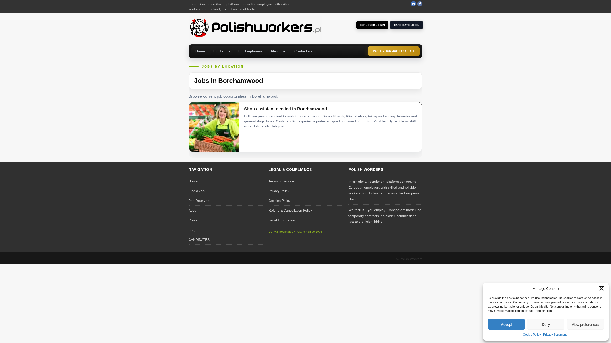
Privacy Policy (279, 191)
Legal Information (282, 220)
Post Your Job (199, 200)
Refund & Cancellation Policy (290, 210)
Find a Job (197, 191)
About (193, 210)
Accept (506, 324)
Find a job (221, 51)
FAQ (192, 230)
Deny (546, 324)
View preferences (585, 324)
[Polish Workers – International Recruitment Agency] (255, 28)
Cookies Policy (279, 200)
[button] (601, 288)
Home (200, 51)
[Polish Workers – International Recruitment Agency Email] (413, 3)
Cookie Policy (532, 334)
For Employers (250, 51)
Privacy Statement (555, 334)
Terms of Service (281, 181)
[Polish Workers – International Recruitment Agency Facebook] (419, 3)
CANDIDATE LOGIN (406, 25)
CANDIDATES (199, 240)
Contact (194, 220)
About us (278, 51)
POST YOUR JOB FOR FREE (394, 51)
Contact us (303, 51)
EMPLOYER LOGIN (372, 25)
